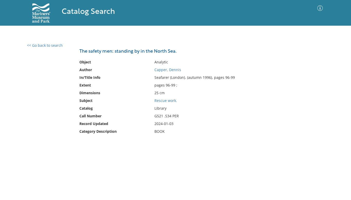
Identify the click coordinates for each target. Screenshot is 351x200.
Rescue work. (165, 100)
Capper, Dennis (167, 69)
